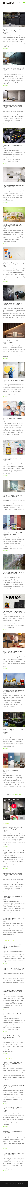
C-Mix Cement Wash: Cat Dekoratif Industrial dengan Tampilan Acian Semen (12, 106)
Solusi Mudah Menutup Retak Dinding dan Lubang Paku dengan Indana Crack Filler (14, 264)
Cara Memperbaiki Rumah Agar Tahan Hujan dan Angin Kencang (13, 573)
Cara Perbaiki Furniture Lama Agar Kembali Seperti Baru (12, 651)
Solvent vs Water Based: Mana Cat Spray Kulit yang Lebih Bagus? (12, 304)
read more (5, 48)
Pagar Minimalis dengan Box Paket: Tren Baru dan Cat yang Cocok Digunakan (12, 31)
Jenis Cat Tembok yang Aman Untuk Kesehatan (13, 419)
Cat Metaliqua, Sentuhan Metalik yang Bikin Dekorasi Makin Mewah (13, 691)
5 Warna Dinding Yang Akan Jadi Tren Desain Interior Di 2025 (13, 533)
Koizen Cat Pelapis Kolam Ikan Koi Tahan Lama (12, 146)
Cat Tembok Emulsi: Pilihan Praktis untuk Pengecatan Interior (12, 495)
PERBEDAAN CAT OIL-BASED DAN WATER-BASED (12, 458)
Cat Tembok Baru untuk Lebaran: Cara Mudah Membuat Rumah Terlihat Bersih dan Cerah (13, 226)
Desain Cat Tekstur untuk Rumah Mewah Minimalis (12, 341)
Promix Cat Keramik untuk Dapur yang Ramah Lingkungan (13, 185)
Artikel (4, 33)
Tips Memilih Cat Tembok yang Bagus (13, 380)
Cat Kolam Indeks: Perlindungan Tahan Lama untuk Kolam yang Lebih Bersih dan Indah (14, 731)
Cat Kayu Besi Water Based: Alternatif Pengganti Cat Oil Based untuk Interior (13, 68)
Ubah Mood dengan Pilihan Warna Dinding (12, 771)
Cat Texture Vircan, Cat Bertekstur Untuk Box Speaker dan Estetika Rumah (14, 612)
